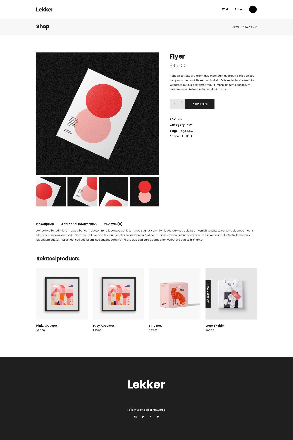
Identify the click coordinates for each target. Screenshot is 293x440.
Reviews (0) (113, 224)
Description (45, 224)
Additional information (79, 224)
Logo (183, 131)
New (189, 125)
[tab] (45, 224)
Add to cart (200, 103)
